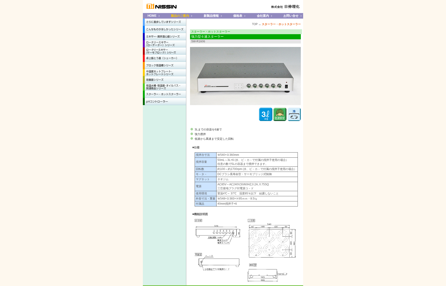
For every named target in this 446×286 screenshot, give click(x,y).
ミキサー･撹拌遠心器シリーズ (164, 36)
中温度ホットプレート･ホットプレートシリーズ (164, 72)
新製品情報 (211, 15)
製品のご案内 (180, 15)
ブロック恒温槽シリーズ (164, 65)
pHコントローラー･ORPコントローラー (164, 101)
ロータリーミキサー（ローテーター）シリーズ (164, 43)
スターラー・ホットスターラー (164, 94)
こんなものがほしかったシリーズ (164, 29)
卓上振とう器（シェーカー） (164, 58)
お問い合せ (290, 15)
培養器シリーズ (164, 79)
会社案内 (263, 15)
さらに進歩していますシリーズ (164, 22)
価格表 (237, 15)
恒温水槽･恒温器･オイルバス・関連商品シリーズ (164, 87)
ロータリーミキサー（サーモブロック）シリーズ (164, 51)
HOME (152, 15)
